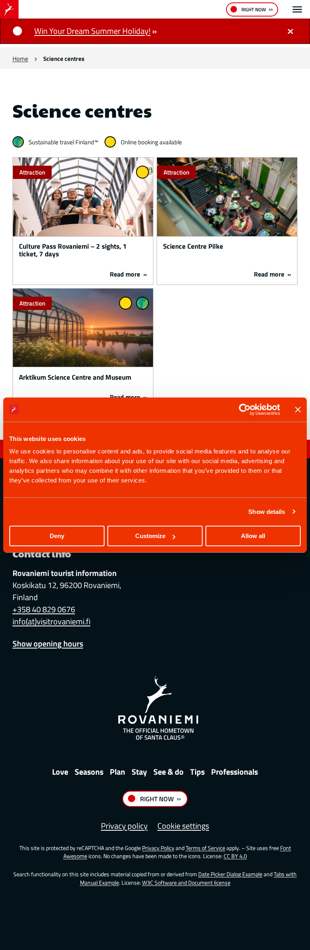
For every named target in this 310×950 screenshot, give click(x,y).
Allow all (253, 535)
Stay (139, 771)
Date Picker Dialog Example (230, 874)
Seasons (89, 771)
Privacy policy (124, 825)
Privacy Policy (158, 848)
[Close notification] (290, 31)
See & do (168, 771)
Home (20, 58)
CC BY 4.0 (235, 856)
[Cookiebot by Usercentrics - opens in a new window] (244, 409)
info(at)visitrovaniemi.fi (51, 621)
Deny (57, 535)
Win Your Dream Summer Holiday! (92, 31)
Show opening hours (48, 643)
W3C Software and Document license (186, 882)
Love (60, 771)
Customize (150, 535)
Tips (197, 771)
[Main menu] (297, 9)
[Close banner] (298, 409)
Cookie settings (183, 825)
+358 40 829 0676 (44, 609)
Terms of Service (205, 848)
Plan (117, 771)
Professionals (234, 771)
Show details (266, 511)
